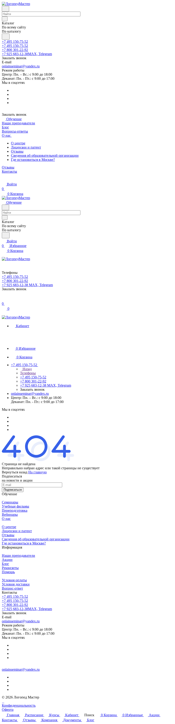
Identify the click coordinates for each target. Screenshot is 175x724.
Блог (5, 564)
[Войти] (4, 299)
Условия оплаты (14, 580)
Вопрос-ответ (12, 588)
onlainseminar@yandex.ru (21, 66)
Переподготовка (14, 510)
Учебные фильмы (15, 506)
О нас (6, 519)
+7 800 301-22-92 (15, 50)
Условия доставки (16, 584)
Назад (27, 369)
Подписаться (13, 489)
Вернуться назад (14, 472)
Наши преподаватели (18, 555)
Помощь (8, 572)
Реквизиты (10, 568)
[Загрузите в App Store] (3, 701)
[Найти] (6, 36)
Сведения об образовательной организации (45, 155)
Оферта (7, 709)
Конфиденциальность (19, 705)
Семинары (10, 502)
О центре (18, 143)
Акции (7, 560)
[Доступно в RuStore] (2, 701)
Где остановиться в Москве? (33, 160)
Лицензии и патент (26, 147)
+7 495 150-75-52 (15, 42)
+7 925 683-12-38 (27, 54)
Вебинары (10, 514)
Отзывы (17, 151)
